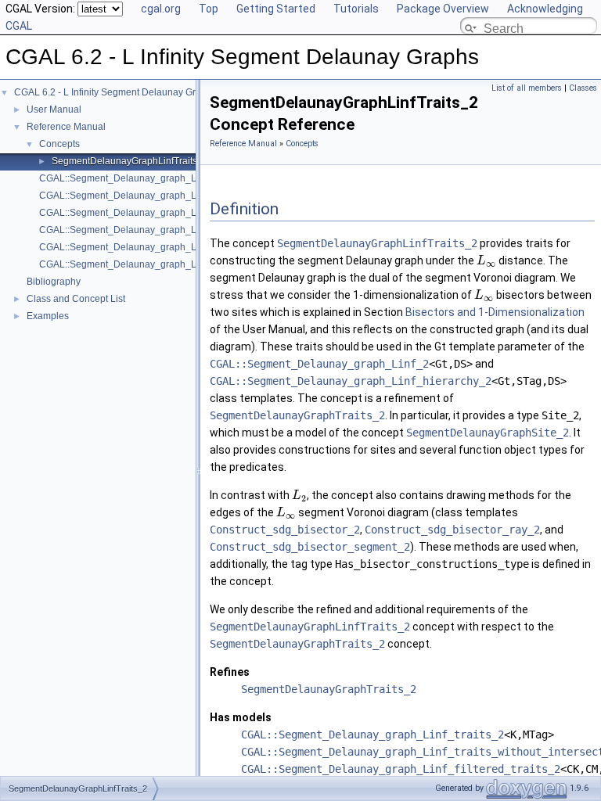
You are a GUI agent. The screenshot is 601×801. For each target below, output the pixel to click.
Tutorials (356, 8)
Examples (48, 316)
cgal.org (161, 8)
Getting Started (275, 8)
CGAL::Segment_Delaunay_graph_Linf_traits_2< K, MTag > (166, 247)
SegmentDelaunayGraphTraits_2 (297, 415)
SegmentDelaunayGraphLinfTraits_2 (130, 161)
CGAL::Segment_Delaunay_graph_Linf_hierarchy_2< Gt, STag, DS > (186, 229)
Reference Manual (66, 126)
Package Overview (443, 8)
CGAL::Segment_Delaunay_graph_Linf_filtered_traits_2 (400, 769)
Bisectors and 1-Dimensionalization (495, 312)
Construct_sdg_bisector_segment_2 (310, 547)
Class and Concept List (76, 298)
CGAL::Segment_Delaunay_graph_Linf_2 (319, 363)
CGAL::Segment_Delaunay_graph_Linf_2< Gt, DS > (150, 178)
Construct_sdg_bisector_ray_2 (452, 529)
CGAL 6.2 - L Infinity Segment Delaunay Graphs (115, 92)
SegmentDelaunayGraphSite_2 (487, 432)
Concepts (59, 143)
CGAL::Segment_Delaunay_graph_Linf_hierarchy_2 (350, 381)
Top (208, 8)
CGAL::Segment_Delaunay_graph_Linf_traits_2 (372, 734)
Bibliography (54, 281)
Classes (583, 88)
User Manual (54, 109)
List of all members (526, 88)
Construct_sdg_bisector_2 (285, 529)
